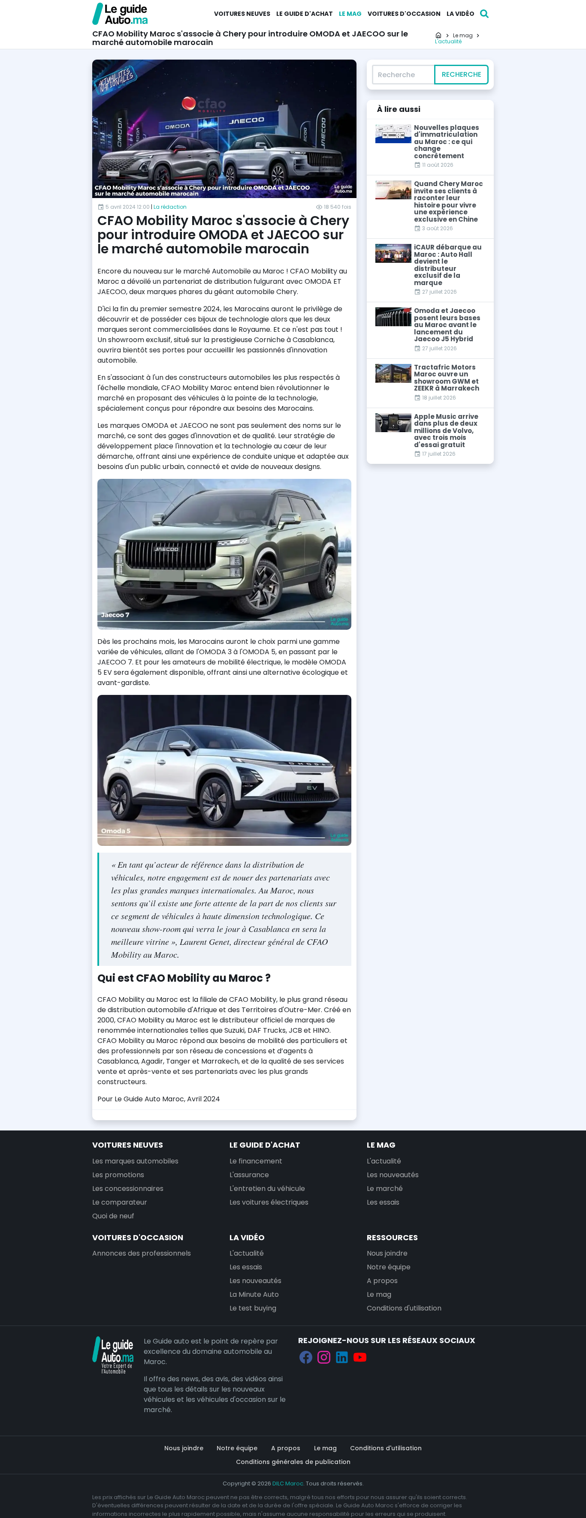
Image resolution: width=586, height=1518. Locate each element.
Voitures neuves (242, 13)
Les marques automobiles (135, 1161)
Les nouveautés (393, 1175)
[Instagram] (324, 1357)
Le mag (350, 13)
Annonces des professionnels (141, 1253)
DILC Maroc (287, 1483)
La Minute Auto (254, 1294)
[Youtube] (360, 1357)
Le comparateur (119, 1202)
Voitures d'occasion (404, 13)
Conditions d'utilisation (404, 1308)
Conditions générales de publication (293, 1462)
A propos (382, 1281)
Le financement (256, 1161)
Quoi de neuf (113, 1216)
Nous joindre (387, 1253)
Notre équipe (389, 1267)
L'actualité (384, 1161)
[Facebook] (306, 1357)
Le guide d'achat (304, 13)
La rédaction (170, 206)
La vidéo (460, 13)
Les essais (383, 1202)
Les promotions (118, 1175)
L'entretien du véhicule (267, 1188)
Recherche (461, 74)
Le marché (385, 1188)
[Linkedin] (342, 1357)
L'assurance (249, 1175)
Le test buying (253, 1308)
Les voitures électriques (269, 1202)
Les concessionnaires (127, 1188)
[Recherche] (484, 14)
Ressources (392, 1237)
